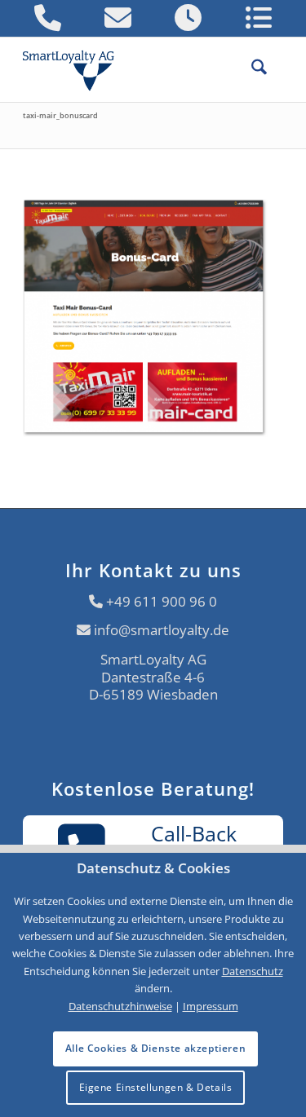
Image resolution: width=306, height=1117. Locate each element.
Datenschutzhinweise (120, 1006)
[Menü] (275, 69)
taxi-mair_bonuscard (60, 115)
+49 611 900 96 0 (161, 601)
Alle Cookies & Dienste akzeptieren (155, 1048)
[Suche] (251, 69)
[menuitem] (251, 69)
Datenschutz (252, 971)
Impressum (210, 1006)
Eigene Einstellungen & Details (156, 1087)
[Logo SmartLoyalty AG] (75, 69)
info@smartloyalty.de (161, 629)
